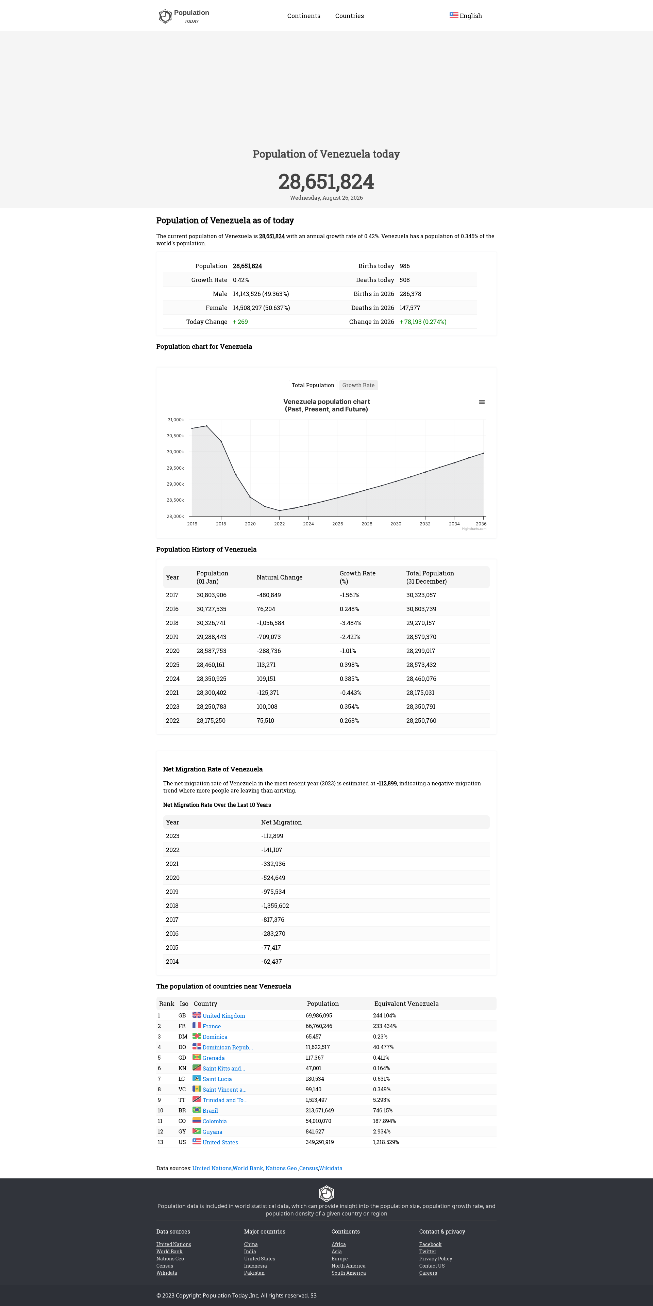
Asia (337, 1251)
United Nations (212, 1168)
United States (219, 1142)
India (250, 1251)
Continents (303, 16)
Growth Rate (358, 385)
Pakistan (254, 1273)
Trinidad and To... (224, 1100)
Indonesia (255, 1265)
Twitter (427, 1251)
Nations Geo (281, 1168)
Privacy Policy (435, 1258)
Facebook (430, 1244)
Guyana (211, 1131)
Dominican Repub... (227, 1047)
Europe (340, 1258)
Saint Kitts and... (223, 1068)
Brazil (209, 1110)
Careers (428, 1273)
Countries (349, 16)
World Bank (248, 1168)
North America (349, 1265)
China (251, 1244)
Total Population (313, 385)
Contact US (432, 1265)
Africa (339, 1244)
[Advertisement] (326, 92)
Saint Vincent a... (224, 1089)
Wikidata (330, 1168)
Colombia (214, 1121)
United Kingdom (223, 1015)
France (211, 1026)
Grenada (213, 1057)
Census (308, 1168)
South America (349, 1273)
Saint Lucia (216, 1078)
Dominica (214, 1036)
